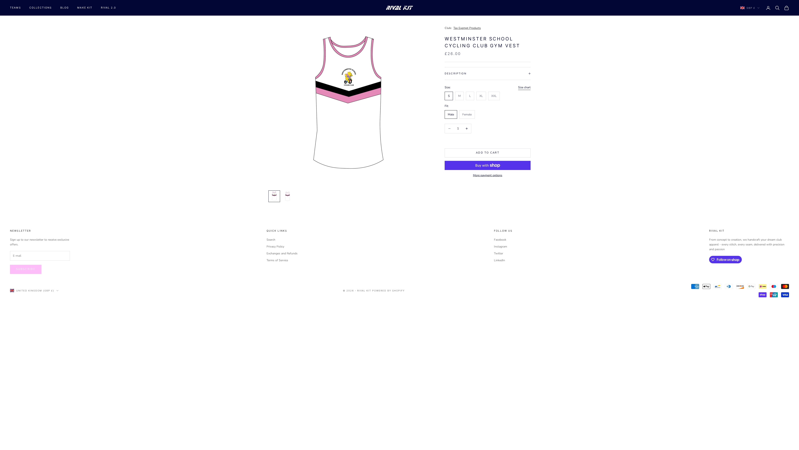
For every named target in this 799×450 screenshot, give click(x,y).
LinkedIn (499, 260)
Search (271, 240)
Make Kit (84, 7)
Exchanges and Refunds (282, 253)
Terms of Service (277, 260)
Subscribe (25, 269)
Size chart (524, 87)
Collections (40, 7)
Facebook (500, 240)
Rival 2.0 (108, 7)
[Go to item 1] (274, 196)
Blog (64, 7)
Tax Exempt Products (467, 28)
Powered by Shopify (388, 290)
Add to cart (487, 153)
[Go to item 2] (287, 196)
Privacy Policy (275, 247)
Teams (15, 7)
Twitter (498, 253)
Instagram (500, 247)
